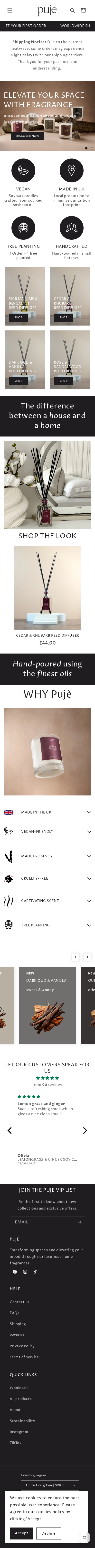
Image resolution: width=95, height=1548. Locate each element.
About (15, 1410)
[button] (9, 10)
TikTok (16, 1443)
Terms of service (24, 1357)
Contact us (19, 1302)
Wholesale (19, 1388)
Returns (17, 1335)
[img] (47, 1078)
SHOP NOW (72, 133)
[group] (47, 596)
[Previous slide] (76, 957)
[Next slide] (87, 957)
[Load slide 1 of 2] (86, 148)
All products (21, 1399)
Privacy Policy (22, 1346)
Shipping (18, 1324)
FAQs (14, 1313)
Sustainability (22, 1421)
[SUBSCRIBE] (79, 1222)
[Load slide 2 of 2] (92, 148)
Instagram (19, 1432)
